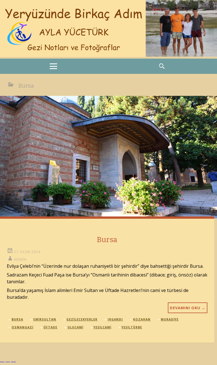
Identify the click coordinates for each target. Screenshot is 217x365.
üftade (50, 327)
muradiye (170, 319)
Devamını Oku (187, 307)
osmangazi (22, 327)
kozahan (142, 319)
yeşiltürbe (131, 327)
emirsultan (44, 319)
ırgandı (115, 319)
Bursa (107, 239)
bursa (17, 319)
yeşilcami (102, 327)
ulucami (75, 327)
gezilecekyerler (81, 319)
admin (20, 259)
